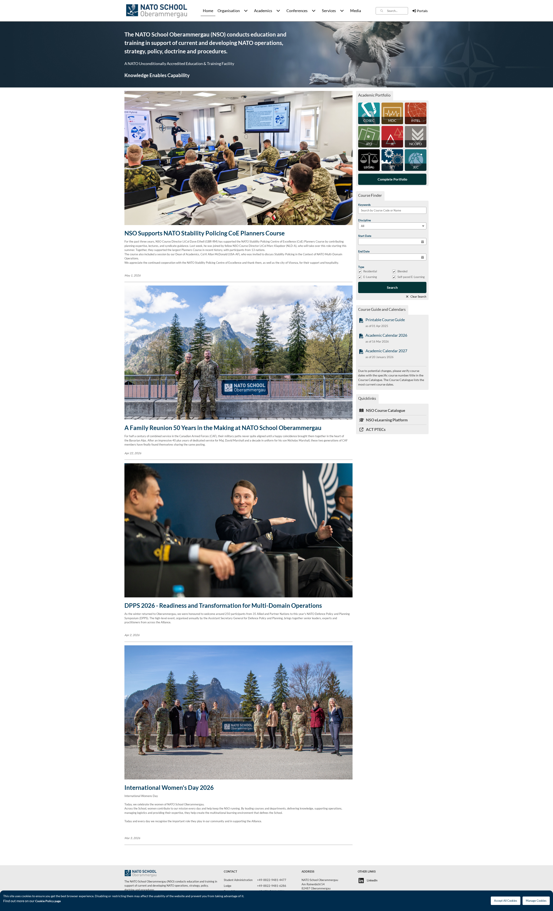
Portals (422, 11)
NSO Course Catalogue (385, 410)
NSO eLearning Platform (386, 419)
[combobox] (397, 10)
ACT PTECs (375, 429)
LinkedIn (372, 880)
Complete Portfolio (392, 179)
